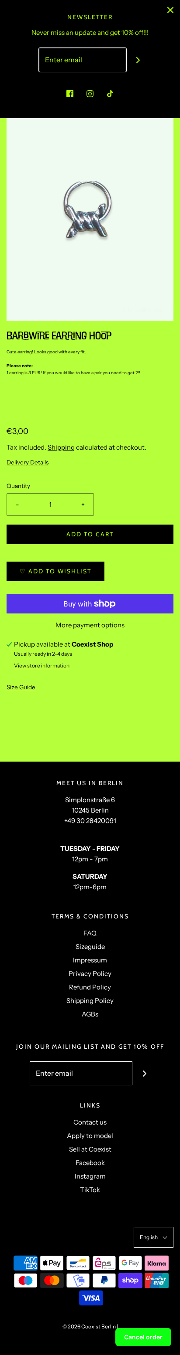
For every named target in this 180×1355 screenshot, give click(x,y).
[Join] (138, 60)
